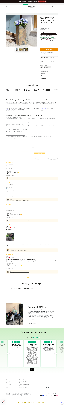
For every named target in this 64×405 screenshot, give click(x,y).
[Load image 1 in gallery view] (17, 49)
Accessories (8, 385)
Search (20, 382)
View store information (44, 55)
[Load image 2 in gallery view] (20, 49)
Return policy (21, 385)
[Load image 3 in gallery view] (23, 49)
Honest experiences (22, 388)
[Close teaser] (4, 400)
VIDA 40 (31, 108)
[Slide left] (14, 50)
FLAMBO (7, 109)
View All (32, 369)
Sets (7, 379)
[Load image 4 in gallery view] (26, 49)
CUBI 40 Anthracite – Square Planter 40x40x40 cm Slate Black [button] (18, 250)
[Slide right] (29, 50)
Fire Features (8, 384)
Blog (7, 387)
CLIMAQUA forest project (23, 387)
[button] (52, 7)
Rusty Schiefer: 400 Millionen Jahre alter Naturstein (47, 58)
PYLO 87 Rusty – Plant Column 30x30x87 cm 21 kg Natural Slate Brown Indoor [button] (21, 178)
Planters (7, 382)
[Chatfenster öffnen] (62, 403)
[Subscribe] (57, 380)
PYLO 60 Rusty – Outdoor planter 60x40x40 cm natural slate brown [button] (19, 272)
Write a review (40, 153)
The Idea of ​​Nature (22, 379)
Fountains (8, 381)
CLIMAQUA (9, 393)
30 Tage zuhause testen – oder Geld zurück (47, 62)
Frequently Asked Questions (24, 384)
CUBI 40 (41, 108)
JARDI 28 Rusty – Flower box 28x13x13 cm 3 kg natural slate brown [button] (19, 200)
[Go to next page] (38, 277)
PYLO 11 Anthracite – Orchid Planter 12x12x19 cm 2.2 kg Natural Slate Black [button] (20, 220)
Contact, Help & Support (23, 381)
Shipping (45, 35)
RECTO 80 (44, 108)
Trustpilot (52, 42)
